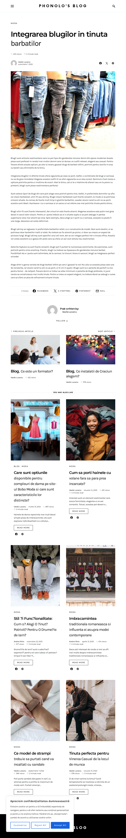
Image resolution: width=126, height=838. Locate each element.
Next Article (105, 331)
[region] (40, 814)
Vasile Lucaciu (24, 62)
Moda (14, 23)
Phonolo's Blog (63, 6)
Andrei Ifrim (19, 641)
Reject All (40, 825)
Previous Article (23, 331)
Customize (20, 825)
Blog (17, 466)
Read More (23, 528)
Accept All (60, 825)
